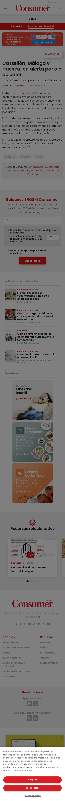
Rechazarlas (32, 787)
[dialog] (32, 774)
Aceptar (32, 779)
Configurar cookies (33, 796)
